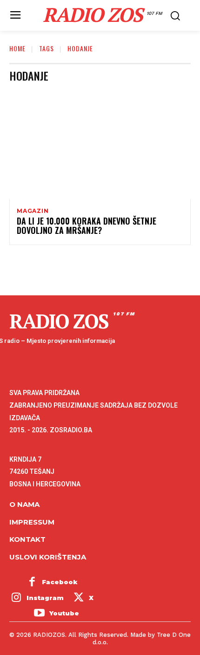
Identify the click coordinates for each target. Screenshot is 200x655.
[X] (78, 598)
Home (17, 48)
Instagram (45, 597)
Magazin (33, 211)
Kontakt (27, 539)
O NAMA (24, 504)
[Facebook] (32, 582)
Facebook (60, 582)
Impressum (31, 522)
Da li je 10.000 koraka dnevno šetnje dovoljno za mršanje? (86, 225)
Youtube (64, 613)
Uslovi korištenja (47, 557)
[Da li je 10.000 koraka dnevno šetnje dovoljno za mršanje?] (100, 144)
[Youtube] (39, 614)
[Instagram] (16, 598)
